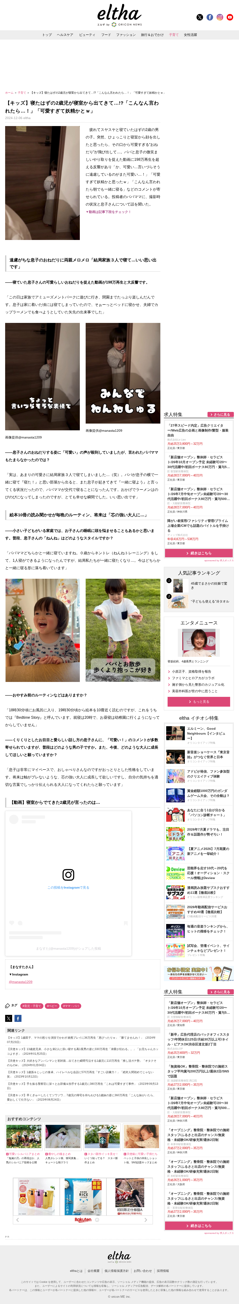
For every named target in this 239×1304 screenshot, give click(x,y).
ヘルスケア (65, 35)
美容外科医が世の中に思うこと (195, 691)
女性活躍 (190, 35)
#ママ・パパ (71, 1006)
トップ (47, 35)
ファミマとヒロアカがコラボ (193, 678)
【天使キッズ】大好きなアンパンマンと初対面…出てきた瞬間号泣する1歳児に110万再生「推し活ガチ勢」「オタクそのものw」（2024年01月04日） (81, 1063)
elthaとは (76, 1271)
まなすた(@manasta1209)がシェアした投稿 (68, 948)
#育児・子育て (32, 1006)
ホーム (9, 92)
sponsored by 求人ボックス (219, 560)
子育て (174, 35)
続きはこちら (201, 553)
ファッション (126, 35)
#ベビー (52, 1006)
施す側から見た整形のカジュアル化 (198, 684)
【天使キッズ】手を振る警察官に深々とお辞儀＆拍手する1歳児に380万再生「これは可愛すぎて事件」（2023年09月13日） (82, 1086)
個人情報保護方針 (117, 1271)
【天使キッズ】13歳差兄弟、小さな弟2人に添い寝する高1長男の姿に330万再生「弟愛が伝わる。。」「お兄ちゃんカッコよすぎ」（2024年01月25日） (82, 1051)
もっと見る (201, 701)
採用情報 (163, 1271)
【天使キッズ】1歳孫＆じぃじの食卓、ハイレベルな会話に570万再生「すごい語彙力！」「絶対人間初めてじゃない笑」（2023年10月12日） (80, 1074)
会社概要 (94, 1271)
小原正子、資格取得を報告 (191, 671)
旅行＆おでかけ (152, 35)
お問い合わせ (143, 1271)
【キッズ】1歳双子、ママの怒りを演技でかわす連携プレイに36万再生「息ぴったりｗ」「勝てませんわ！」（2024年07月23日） (81, 1040)
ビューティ (87, 35)
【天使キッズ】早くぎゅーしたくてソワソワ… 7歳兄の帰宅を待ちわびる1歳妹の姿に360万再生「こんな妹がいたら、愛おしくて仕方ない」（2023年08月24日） (81, 1097)
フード (106, 35)
